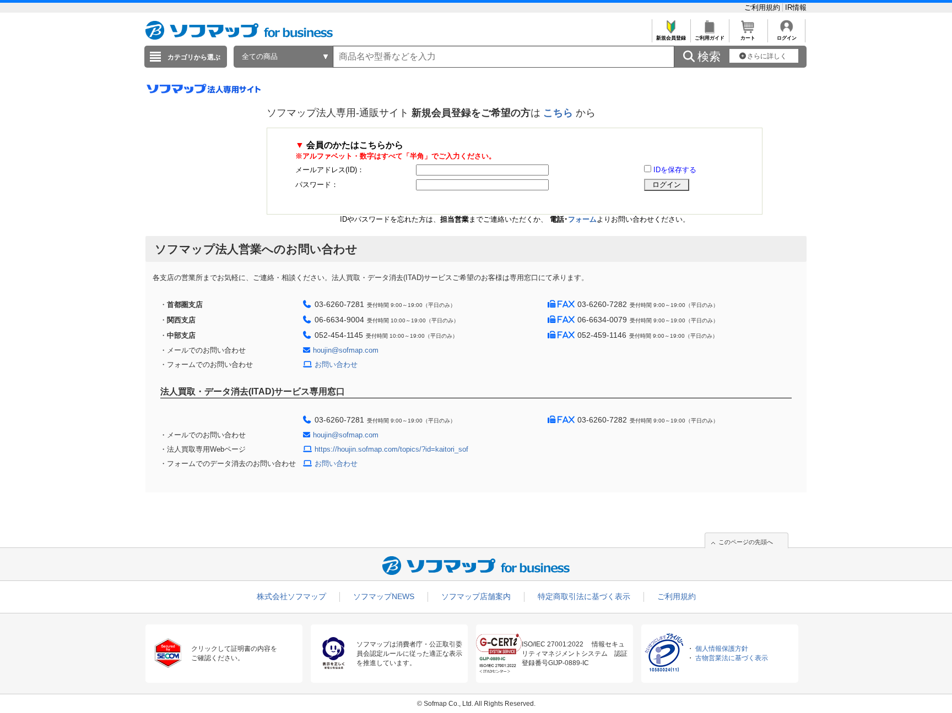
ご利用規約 (763, 7)
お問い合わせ (336, 364)
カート (747, 38)
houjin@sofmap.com (345, 350)
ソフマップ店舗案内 (476, 596)
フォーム (582, 219)
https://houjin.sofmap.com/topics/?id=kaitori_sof (391, 449)
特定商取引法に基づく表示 (584, 596)
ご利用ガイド (709, 38)
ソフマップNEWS (383, 596)
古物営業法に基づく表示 (731, 658)
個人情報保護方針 (721, 648)
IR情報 (796, 7)
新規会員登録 (671, 38)
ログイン (787, 38)
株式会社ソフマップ (291, 596)
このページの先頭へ (745, 542)
